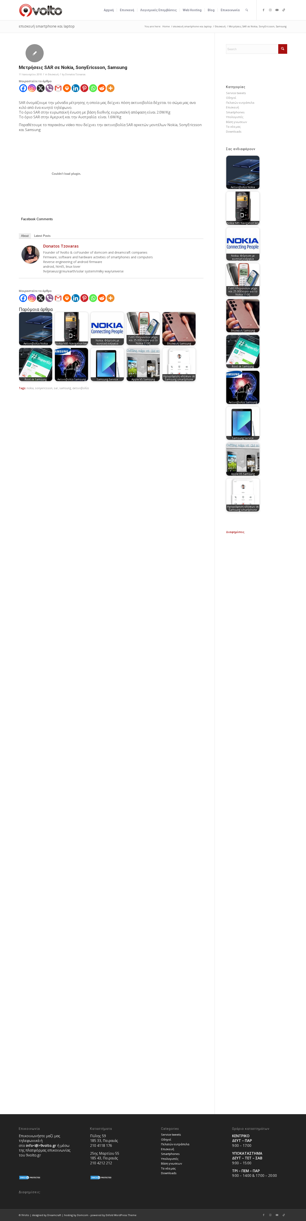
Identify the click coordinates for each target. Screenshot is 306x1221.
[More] (110, 88)
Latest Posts (42, 235)
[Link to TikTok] (283, 9)
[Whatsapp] (93, 88)
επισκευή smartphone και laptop (47, 26)
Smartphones (235, 112)
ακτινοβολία (80, 388)
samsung (65, 388)
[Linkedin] (76, 88)
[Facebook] (23, 88)
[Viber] (49, 88)
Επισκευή (53, 74)
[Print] (67, 88)
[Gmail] (58, 88)
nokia (30, 388)
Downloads (233, 131)
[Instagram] (32, 88)
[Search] (247, 10)
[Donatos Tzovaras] (30, 262)
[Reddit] (102, 88)
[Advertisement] (256, 601)
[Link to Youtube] (277, 9)
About (25, 235)
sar (56, 388)
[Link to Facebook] (263, 9)
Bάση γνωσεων (236, 122)
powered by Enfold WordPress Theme (113, 1215)
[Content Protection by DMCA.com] (30, 1179)
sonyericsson (43, 388)
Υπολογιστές (234, 117)
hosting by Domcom (76, 1215)
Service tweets (236, 93)
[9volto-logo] (41, 10)
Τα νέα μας (233, 127)
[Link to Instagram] (270, 9)
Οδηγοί (231, 98)
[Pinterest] (84, 88)
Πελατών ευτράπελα (240, 103)
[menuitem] (109, 10)
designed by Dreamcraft (46, 1215)
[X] (41, 88)
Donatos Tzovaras (75, 74)
